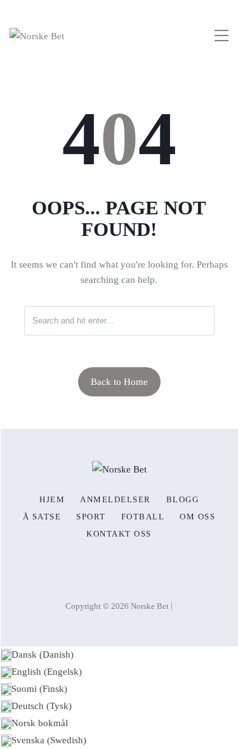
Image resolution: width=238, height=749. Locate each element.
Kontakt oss (119, 534)
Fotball (143, 516)
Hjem (52, 499)
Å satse (42, 516)
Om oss (197, 516)
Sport (91, 516)
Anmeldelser (115, 499)
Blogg (182, 499)
